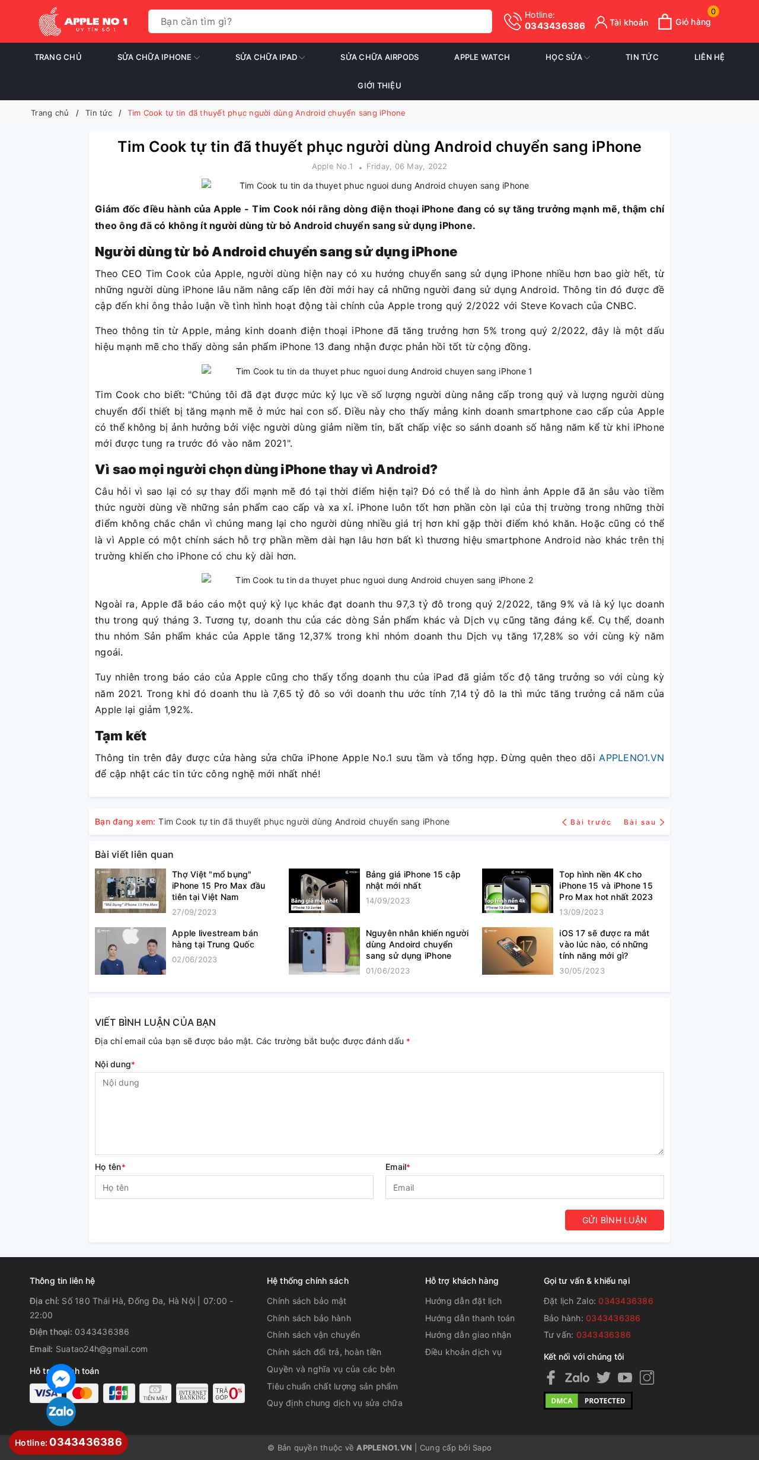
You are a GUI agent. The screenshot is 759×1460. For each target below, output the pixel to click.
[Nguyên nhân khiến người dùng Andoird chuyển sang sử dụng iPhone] (324, 952)
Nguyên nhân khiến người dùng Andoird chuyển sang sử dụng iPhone (417, 944)
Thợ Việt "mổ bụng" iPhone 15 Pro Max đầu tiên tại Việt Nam (218, 885)
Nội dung (115, 1064)
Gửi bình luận (614, 1220)
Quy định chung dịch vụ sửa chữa (335, 1403)
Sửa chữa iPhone (155, 57)
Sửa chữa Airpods (379, 57)
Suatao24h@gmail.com (102, 1349)
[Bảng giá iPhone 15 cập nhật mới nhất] (324, 891)
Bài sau (640, 822)
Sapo (482, 1447)
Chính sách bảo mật (307, 1301)
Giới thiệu (379, 85)
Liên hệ (709, 57)
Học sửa (565, 57)
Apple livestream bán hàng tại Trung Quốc (215, 938)
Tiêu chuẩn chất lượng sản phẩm (332, 1386)
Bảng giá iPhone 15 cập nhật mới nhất (413, 879)
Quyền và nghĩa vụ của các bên (331, 1369)
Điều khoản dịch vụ (463, 1352)
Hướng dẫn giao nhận (468, 1334)
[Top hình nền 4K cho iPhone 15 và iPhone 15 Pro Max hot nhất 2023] (517, 893)
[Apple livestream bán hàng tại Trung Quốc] (130, 951)
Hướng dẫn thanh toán (470, 1318)
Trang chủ (58, 57)
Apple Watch (482, 57)
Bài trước (592, 822)
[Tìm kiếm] (480, 21)
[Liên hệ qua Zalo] (61, 1411)
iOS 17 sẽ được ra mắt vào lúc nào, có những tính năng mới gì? (604, 944)
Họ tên (110, 1167)
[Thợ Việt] (130, 893)
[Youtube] (625, 1377)
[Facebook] (551, 1377)
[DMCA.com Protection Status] (588, 1400)
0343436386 (555, 20)
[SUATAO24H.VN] (83, 21)
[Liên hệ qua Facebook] (61, 1377)
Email (398, 1167)
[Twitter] (604, 1377)
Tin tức (642, 57)
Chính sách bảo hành (309, 1318)
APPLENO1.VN (631, 758)
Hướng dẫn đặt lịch (463, 1301)
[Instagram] (647, 1377)
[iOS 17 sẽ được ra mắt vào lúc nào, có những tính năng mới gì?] (517, 952)
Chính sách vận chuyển (313, 1334)
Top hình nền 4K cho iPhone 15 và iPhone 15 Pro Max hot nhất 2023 (606, 885)
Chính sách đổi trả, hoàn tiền (324, 1352)
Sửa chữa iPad (267, 57)
